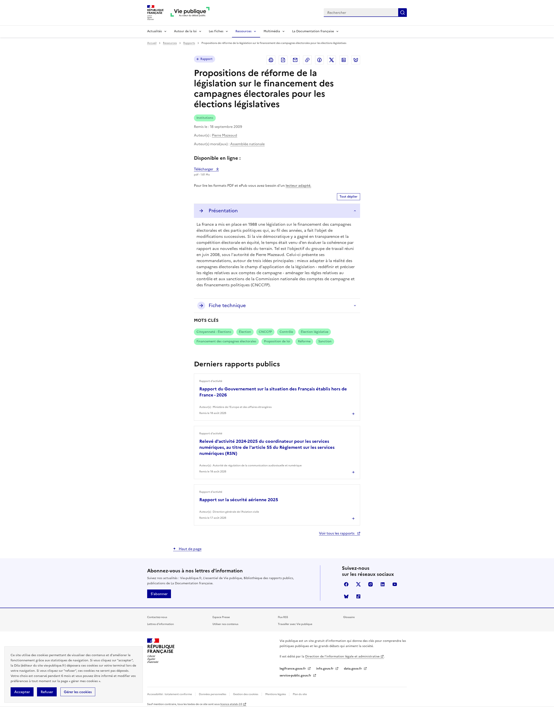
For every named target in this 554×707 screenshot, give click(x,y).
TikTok (358, 596)
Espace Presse (221, 617)
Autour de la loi (185, 31)
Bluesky (346, 596)
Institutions (204, 118)
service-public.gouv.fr (296, 675)
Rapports (189, 43)
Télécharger (206, 169)
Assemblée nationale (247, 144)
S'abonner (159, 593)
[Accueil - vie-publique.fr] (190, 12)
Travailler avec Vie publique (295, 624)
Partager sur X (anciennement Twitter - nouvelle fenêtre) (331, 60)
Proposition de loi (277, 341)
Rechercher (402, 12)
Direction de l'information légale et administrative (342, 656)
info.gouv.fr (325, 668)
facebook (346, 584)
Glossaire (349, 617)
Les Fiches (216, 31)
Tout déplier (349, 196)
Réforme (304, 341)
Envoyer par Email (295, 60)
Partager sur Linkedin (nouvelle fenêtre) (343, 60)
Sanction (325, 341)
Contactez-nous (157, 617)
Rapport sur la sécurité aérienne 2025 (238, 499)
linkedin (382, 584)
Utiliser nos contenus (225, 624)
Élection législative (314, 332)
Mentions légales (276, 694)
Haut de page (189, 548)
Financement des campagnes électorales (226, 341)
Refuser (47, 691)
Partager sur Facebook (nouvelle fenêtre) (319, 60)
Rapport (206, 59)
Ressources (243, 31)
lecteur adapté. (298, 185)
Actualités (154, 31)
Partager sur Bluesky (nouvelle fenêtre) (355, 60)
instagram (370, 584)
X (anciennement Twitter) (358, 584)
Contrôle (286, 332)
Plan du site (300, 694)
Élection (245, 332)
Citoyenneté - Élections (213, 332)
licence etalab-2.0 (231, 704)
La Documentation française (313, 31)
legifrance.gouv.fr (293, 668)
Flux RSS (283, 617)
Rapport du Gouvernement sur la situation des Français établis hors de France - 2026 (273, 392)
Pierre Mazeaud (224, 135)
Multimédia (272, 31)
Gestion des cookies (245, 694)
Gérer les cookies (78, 691)
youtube (394, 584)
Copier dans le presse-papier (307, 60)
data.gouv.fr (353, 668)
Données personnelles (213, 694)
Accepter (22, 691)
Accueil (151, 43)
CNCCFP (265, 332)
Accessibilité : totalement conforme (170, 694)
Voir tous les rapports (337, 533)
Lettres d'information (160, 624)
